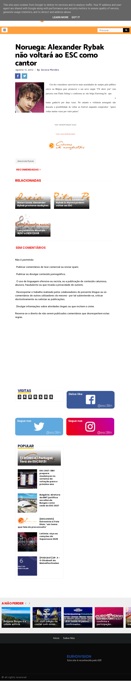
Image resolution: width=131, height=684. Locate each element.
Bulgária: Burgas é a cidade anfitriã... (15, 622)
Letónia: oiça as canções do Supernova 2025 (48, 536)
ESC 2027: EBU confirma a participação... (105, 621)
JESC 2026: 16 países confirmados (77, 622)
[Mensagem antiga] (41, 169)
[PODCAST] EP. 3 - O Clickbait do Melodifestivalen (49, 560)
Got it (76, 17)
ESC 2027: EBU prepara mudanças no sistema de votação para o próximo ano (48, 477)
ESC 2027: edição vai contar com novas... (46, 622)
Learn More (60, 17)
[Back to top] (123, 676)
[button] (5, 30)
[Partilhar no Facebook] (17, 76)
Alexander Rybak (25, 161)
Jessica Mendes (50, 70)
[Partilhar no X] (24, 76)
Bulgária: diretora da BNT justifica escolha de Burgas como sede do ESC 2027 (49, 500)
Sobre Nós (69, 638)
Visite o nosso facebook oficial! (65, 134)
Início (56, 638)
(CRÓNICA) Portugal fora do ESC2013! (36, 459)
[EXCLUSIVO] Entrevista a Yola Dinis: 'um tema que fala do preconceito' (38, 523)
